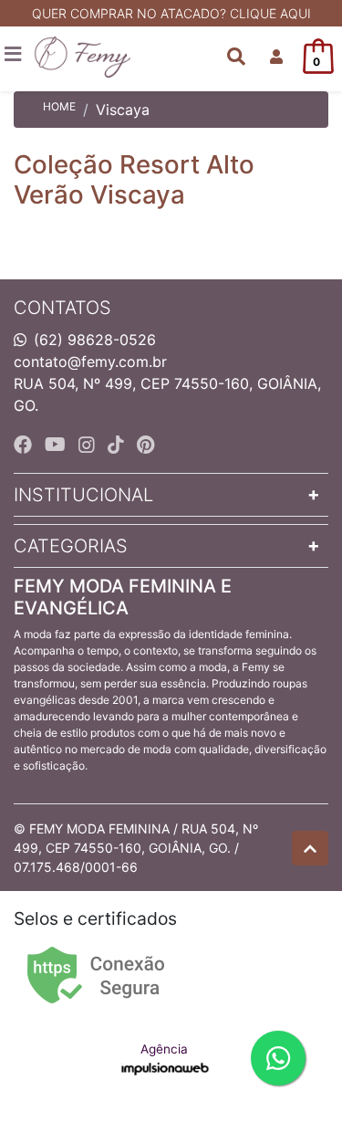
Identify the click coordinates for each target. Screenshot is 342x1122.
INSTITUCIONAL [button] (83, 495)
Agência (164, 1049)
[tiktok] (119, 445)
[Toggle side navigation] (14, 55)
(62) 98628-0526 (95, 339)
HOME (59, 106)
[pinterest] (145, 445)
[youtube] (58, 445)
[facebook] (25, 445)
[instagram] (89, 445)
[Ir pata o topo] (310, 848)
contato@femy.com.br (90, 361)
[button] (276, 56)
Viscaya (123, 109)
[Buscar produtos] (236, 57)
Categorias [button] (71, 546)
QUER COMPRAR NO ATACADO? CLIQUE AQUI (171, 13)
